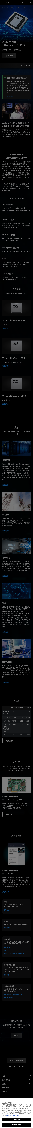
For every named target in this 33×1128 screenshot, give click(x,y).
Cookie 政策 (15, 1115)
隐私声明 (8, 1115)
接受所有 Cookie (16, 1124)
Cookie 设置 (16, 1119)
